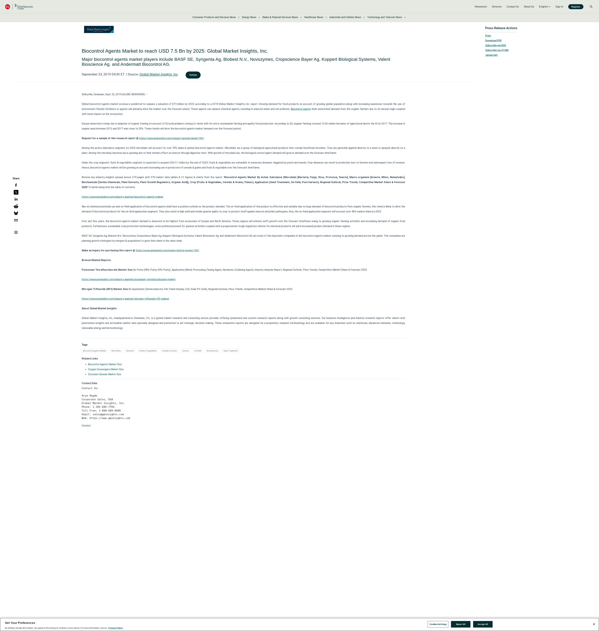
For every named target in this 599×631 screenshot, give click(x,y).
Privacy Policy (115, 628)
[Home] (19, 6)
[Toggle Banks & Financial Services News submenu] (301, 17)
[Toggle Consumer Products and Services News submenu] (238, 17)
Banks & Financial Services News (280, 17)
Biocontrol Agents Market (94, 351)
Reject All (460, 624)
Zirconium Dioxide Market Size (104, 374)
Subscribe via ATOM (496, 50)
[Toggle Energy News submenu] (259, 17)
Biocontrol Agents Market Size (105, 364)
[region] (299, 624)
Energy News (249, 17)
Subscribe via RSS (495, 45)
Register (575, 6)
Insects (185, 351)
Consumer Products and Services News (214, 17)
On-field (197, 351)
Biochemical (212, 351)
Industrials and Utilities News (345, 17)
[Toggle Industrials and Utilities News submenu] (364, 17)
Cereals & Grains (169, 351)
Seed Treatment (230, 351)
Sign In (559, 6)
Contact (86, 425)
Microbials (116, 351)
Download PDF (493, 40)
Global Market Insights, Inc (158, 74)
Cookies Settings (438, 624)
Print (488, 35)
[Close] (594, 624)
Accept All (483, 624)
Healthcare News (313, 17)
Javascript (491, 55)
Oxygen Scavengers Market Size (106, 369)
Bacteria (130, 351)
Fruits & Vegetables (148, 351)
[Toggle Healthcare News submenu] (326, 17)
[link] (481, 7)
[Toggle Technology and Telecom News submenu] (405, 17)
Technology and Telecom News (384, 17)
